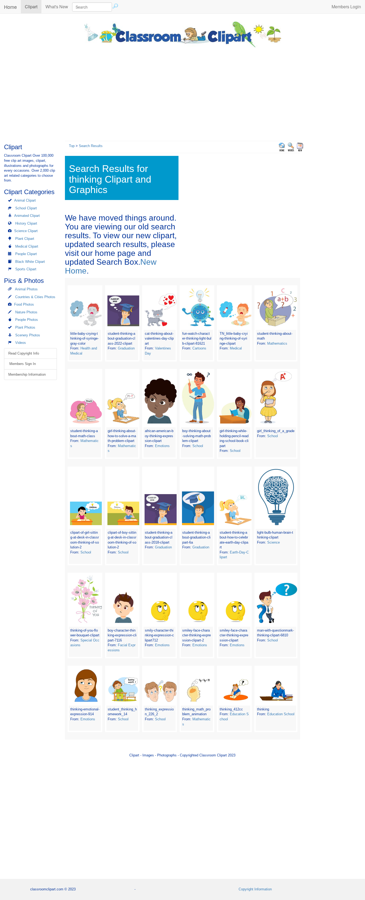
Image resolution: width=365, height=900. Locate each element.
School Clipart (26, 208)
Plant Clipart (24, 239)
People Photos (26, 320)
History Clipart (26, 223)
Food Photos (24, 304)
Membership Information (27, 374)
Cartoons (199, 348)
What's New (56, 6)
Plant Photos (25, 327)
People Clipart (26, 254)
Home (10, 6)
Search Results (91, 146)
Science (273, 542)
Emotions (162, 446)
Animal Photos (26, 289)
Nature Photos (26, 312)
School (197, 446)
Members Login (346, 6)
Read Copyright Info (23, 353)
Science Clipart (26, 231)
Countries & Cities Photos (35, 297)
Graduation (126, 348)
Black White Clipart (30, 262)
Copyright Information (255, 889)
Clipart (33, 6)
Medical (236, 348)
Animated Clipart (27, 216)
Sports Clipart (25, 269)
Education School (280, 714)
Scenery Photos (27, 335)
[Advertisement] (182, 92)
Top (72, 146)
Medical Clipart (26, 246)
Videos (20, 343)
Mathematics (277, 343)
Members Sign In (22, 364)
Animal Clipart (25, 200)
